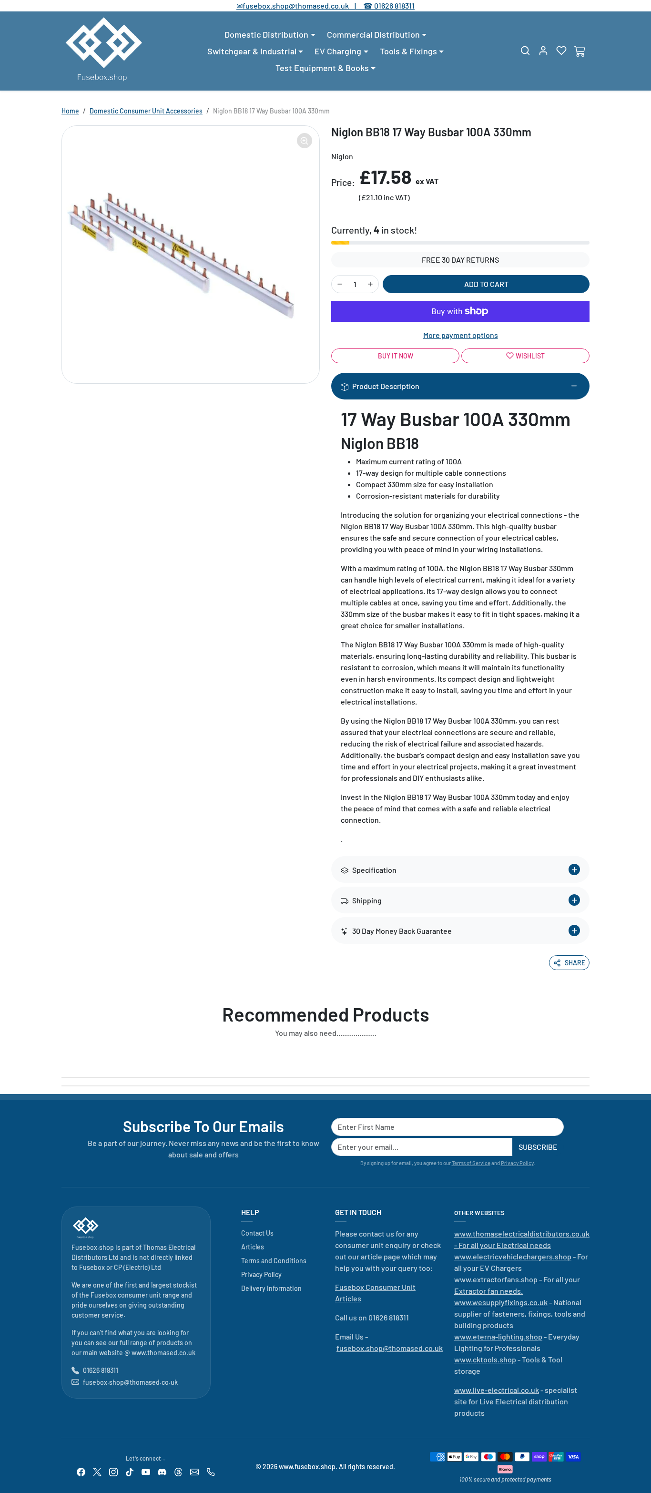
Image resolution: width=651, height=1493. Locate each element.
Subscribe (538, 1146)
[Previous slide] (64, 1055)
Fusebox (92, 1267)
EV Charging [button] (338, 51)
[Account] (543, 50)
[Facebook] (81, 1471)
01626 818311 (394, 5)
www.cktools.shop (485, 1359)
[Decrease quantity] (339, 284)
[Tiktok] (130, 1471)
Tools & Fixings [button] (408, 51)
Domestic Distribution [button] (266, 34)
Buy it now (395, 356)
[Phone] (211, 1471)
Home (70, 111)
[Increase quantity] (370, 284)
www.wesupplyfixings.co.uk (501, 1302)
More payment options (460, 334)
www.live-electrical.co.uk (496, 1389)
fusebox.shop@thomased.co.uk (130, 1382)
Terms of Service (471, 1163)
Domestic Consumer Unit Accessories (146, 111)
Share (575, 963)
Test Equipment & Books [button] (322, 67)
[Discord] (162, 1471)
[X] (97, 1471)
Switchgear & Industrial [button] (251, 51)
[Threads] (178, 1471)
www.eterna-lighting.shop (498, 1336)
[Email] (194, 1471)
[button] (525, 50)
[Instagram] (113, 1471)
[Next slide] (586, 1055)
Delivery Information (271, 1288)
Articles (252, 1247)
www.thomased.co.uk (163, 1353)
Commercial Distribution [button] (373, 34)
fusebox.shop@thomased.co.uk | (304, 5)
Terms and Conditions (273, 1261)
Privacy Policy (517, 1163)
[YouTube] (146, 1471)
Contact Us (257, 1233)
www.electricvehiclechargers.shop (512, 1256)
